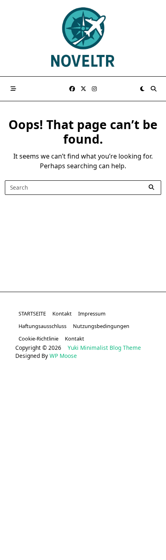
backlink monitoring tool (83, 547)
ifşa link (105, 510)
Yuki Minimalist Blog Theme (104, 347)
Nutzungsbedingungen (101, 326)
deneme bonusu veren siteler (107, 388)
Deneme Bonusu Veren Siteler (83, 424)
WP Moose (63, 355)
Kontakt (62, 313)
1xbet (62, 412)
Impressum (92, 313)
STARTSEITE (32, 313)
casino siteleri (31, 400)
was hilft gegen (114, 523)
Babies (139, 535)
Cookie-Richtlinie (38, 338)
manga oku (46, 523)
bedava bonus (29, 412)
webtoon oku (139, 510)
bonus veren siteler (83, 400)
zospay (77, 523)
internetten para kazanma (53, 535)
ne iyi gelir (109, 535)
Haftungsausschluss (42, 326)
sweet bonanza (40, 388)
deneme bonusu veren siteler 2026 (83, 437)
